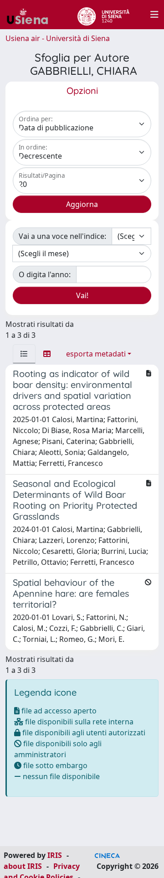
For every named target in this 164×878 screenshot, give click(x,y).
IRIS (54, 855)
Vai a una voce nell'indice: (62, 236)
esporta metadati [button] (96, 354)
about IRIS (23, 866)
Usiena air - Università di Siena (57, 38)
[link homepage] (30, 14)
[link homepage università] (103, 14)
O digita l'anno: (45, 274)
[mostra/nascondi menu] (154, 14)
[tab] (24, 353)
